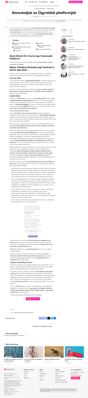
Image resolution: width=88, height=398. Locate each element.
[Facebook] (64, 30)
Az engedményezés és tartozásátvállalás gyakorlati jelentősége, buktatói (74, 58)
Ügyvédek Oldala (17, 50)
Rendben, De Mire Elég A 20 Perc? (43, 49)
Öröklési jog (71, 47)
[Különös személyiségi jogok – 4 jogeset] (64, 41)
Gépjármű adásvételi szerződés (52, 359)
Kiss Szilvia (37, 16)
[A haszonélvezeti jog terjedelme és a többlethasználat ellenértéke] (64, 66)
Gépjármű (58, 357)
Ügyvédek (27, 357)
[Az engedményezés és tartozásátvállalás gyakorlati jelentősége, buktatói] (64, 58)
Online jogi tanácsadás (39, 8)
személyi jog (71, 39)
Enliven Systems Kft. (12, 377)
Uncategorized (72, 54)
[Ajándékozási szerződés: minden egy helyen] (74, 352)
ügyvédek (31, 312)
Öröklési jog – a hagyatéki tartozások (76, 49)
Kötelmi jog (71, 72)
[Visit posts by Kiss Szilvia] (31, 17)
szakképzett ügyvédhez (61, 21)
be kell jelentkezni (20, 335)
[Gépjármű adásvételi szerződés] (54, 352)
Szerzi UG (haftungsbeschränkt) (10, 381)
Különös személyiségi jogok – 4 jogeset (76, 41)
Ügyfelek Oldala (39, 43)
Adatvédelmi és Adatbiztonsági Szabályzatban (13, 385)
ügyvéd (26, 312)
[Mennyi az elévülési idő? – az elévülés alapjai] (64, 74)
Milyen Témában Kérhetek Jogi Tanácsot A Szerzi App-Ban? (22, 47)
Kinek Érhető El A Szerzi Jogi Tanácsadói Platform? (21, 44)
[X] (71, 30)
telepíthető (26, 106)
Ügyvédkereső (50, 8)
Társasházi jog (8, 357)
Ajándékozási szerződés (71, 357)
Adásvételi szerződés (50, 357)
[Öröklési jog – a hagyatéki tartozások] (64, 49)
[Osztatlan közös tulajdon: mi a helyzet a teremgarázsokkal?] (13, 352)
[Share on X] (5, 33)
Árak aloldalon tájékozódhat (48, 115)
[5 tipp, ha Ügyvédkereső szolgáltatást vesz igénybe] (33, 352)
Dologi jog (71, 64)
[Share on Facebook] (5, 30)
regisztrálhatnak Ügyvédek (32, 80)
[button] (66, 2)
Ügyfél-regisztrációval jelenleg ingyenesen (22, 100)
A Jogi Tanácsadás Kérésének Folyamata (44, 46)
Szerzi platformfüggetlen (22, 104)
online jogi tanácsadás (19, 312)
